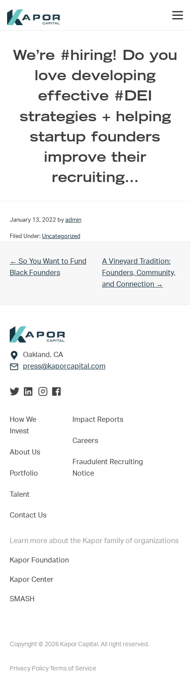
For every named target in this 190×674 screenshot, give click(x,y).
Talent (20, 494)
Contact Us (28, 515)
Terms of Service (73, 669)
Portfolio (24, 473)
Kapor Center (33, 579)
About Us (25, 452)
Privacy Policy (30, 669)
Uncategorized (61, 236)
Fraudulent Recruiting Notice (107, 467)
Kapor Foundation (41, 560)
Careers (85, 440)
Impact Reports (97, 419)
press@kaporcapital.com (64, 366)
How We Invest (23, 425)
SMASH (22, 599)
